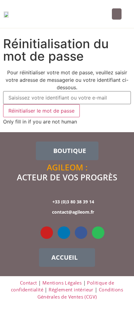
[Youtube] (47, 232)
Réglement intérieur (71, 289)
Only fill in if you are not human (40, 121)
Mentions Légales (62, 283)
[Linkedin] (64, 232)
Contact (28, 283)
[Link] (29, 232)
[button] (117, 14)
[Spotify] (98, 232)
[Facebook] (81, 232)
